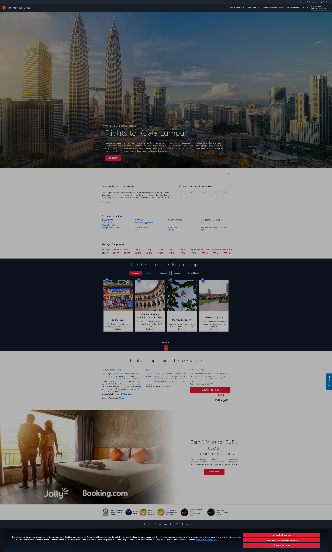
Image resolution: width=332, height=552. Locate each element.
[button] (281, 545)
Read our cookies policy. (206, 540)
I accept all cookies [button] (281, 535)
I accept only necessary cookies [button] (282, 540)
